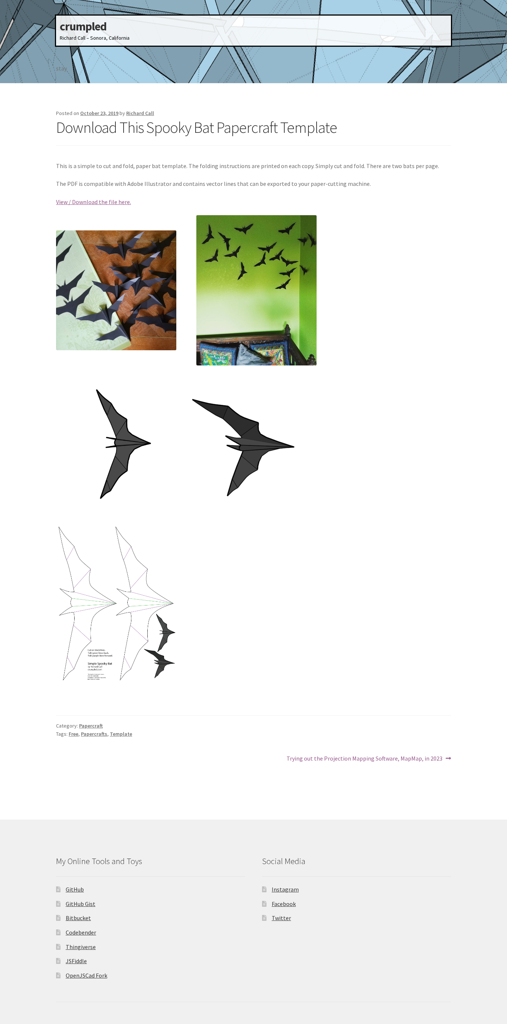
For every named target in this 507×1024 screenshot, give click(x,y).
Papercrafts (94, 734)
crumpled (83, 26)
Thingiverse (81, 947)
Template (121, 734)
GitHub (75, 889)
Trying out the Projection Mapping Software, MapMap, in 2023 (364, 759)
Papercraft (91, 725)
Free (73, 734)
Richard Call (140, 113)
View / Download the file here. (93, 202)
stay (61, 68)
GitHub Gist (80, 904)
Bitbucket (78, 918)
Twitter (281, 918)
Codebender (81, 932)
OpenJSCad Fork (86, 975)
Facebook (284, 904)
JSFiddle (76, 961)
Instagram (285, 889)
